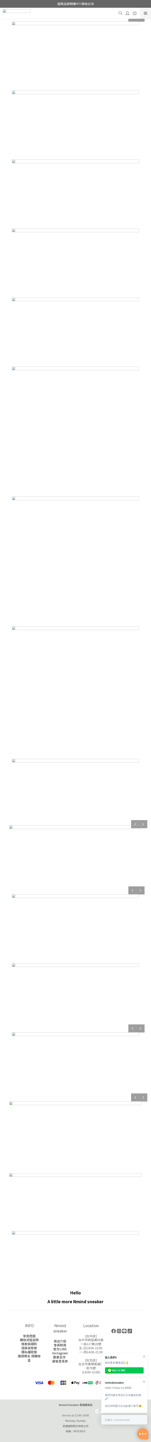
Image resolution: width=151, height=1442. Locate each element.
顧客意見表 (60, 1361)
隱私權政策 (29, 1352)
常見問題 (29, 1336)
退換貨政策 (29, 1348)
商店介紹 (60, 1341)
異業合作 (60, 1357)
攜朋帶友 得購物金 (29, 1358)
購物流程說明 (29, 1340)
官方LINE (60, 1349)
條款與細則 (29, 1344)
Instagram (60, 1353)
